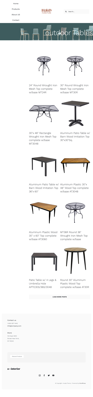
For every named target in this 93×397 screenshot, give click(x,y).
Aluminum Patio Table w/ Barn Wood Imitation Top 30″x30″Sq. (75, 137)
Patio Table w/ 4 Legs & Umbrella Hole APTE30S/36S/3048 (42, 283)
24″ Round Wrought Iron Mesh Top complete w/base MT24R (43, 89)
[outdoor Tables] (44, 66)
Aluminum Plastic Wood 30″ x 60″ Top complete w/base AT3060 (43, 236)
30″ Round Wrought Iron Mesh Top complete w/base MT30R (74, 89)
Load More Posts (60, 297)
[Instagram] (39, 375)
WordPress (82, 383)
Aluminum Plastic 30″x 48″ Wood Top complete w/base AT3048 (74, 188)
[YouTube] (53, 375)
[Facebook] (44, 375)
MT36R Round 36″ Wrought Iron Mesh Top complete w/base (74, 236)
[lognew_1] (46, 9)
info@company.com (14, 326)
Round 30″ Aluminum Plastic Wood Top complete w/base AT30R (74, 283)
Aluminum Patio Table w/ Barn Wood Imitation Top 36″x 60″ (44, 188)
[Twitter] (48, 375)
